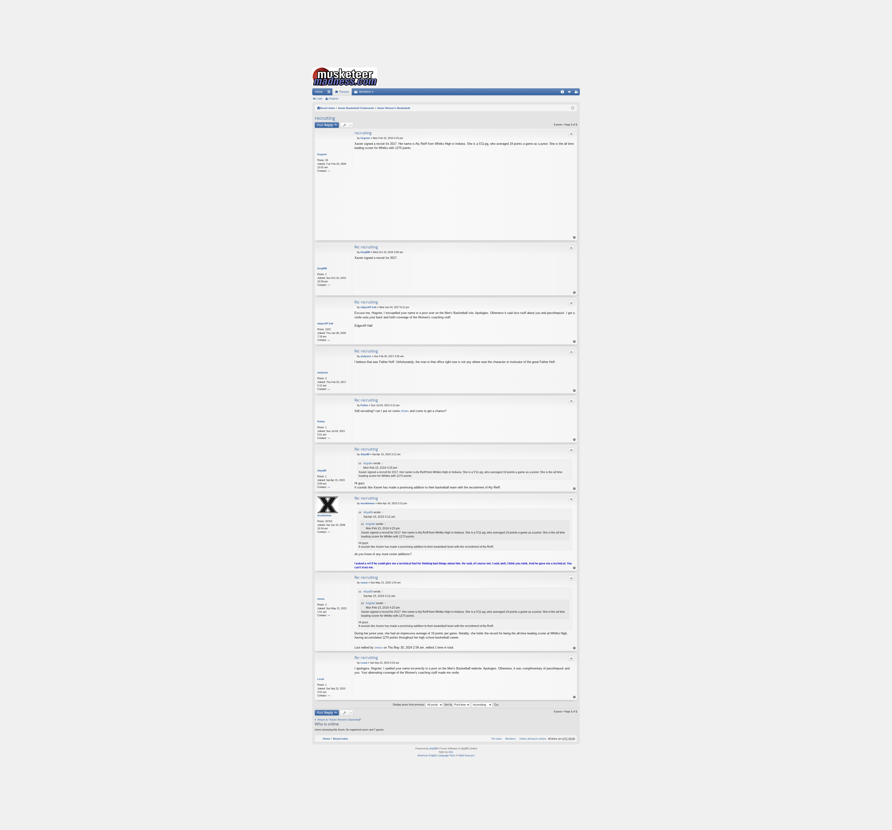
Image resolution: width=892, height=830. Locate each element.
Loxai (320, 679)
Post (325, 125)
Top (574, 237)
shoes (405, 411)
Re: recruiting (366, 247)
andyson (322, 372)
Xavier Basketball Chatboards (356, 108)
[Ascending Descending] (482, 704)
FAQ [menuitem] (564, 92)
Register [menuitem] (577, 92)
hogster (322, 154)
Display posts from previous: (409, 704)
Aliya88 (321, 470)
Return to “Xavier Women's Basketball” (339, 719)
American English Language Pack (436, 755)
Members (365, 91)
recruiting (325, 118)
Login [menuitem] (570, 92)
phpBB (433, 748)
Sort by (448, 704)
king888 (322, 268)
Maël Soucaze (467, 755)
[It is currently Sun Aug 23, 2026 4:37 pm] (572, 108)
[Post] (355, 138)
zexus (321, 598)
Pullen (321, 421)
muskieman (324, 515)
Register (334, 98)
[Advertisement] (446, 32)
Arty (451, 752)
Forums (344, 91)
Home (319, 91)
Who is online (327, 724)
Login (319, 98)
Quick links (329, 92)
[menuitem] (532, 738)
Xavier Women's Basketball (393, 108)
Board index (327, 108)
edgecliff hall (325, 323)
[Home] (344, 76)
